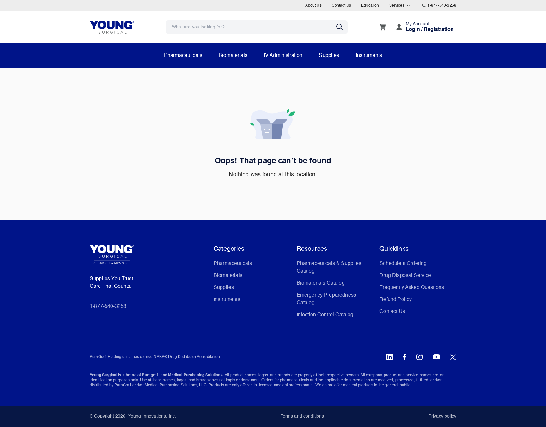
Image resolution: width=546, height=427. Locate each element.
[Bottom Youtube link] (436, 356)
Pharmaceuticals (183, 55)
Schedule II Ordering (403, 263)
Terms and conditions (302, 416)
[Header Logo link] (112, 27)
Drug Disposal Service (405, 275)
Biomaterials (233, 55)
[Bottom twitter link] (453, 357)
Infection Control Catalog (325, 314)
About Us (313, 6)
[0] (382, 27)
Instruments (369, 55)
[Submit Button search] (342, 27)
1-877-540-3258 (442, 6)
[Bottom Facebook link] (404, 357)
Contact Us (341, 6)
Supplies (329, 55)
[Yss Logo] (149, 257)
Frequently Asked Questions (411, 287)
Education (370, 6)
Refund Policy (395, 299)
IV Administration (283, 55)
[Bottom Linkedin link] (389, 357)
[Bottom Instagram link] (419, 357)
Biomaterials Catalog (321, 283)
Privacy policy (442, 416)
